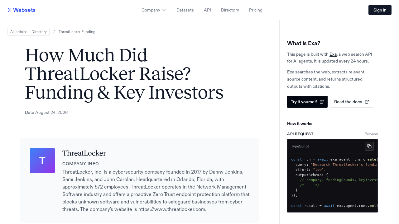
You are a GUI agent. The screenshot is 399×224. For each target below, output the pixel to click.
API (207, 10)
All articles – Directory (28, 32)
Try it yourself (304, 102)
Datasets (185, 10)
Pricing (255, 10)
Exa (333, 54)
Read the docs (348, 102)
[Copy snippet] (369, 146)
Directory (230, 10)
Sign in (380, 10)
